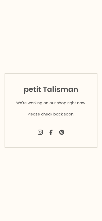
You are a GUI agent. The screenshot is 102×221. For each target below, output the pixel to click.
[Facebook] (51, 132)
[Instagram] (40, 132)
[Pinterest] (61, 132)
